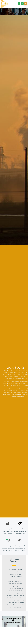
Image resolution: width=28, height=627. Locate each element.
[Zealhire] (4, 4)
